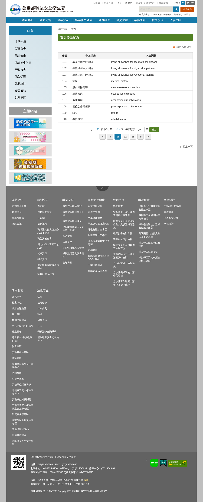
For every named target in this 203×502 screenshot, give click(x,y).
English (128, 2)
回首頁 (96, 2)
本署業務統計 (171, 218)
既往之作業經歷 (81, 106)
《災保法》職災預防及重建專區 (149, 208)
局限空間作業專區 (97, 235)
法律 (39, 297)
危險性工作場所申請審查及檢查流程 (124, 283)
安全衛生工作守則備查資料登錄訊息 (124, 214)
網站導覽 (108, 2)
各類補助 (17, 373)
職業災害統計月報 (122, 233)
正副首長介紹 (19, 206)
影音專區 (17, 346)
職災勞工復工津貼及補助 (149, 244)
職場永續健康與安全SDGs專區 (98, 258)
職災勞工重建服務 (148, 251)
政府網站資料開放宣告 (42, 456)
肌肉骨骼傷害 (80, 87)
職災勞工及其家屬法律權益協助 (149, 259)
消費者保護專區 (20, 414)
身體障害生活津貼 (82, 68)
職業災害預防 (145, 14)
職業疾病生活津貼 (82, 62)
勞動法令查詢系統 (46, 331)
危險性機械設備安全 (73, 247)
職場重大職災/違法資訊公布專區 (48, 231)
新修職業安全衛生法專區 (48, 339)
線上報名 (17, 331)
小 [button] (183, 2)
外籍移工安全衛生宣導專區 (22, 392)
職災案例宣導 (44, 238)
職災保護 (122, 20)
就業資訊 (42, 253)
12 (125, 136)
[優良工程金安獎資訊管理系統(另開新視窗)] (30, 164)
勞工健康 (158, 14)
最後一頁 (148, 137)
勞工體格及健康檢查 (98, 223)
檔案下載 (17, 302)
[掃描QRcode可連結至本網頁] (18, 468)
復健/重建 (77, 119)
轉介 (75, 113)
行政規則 (42, 308)
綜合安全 (67, 236)
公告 (39, 326)
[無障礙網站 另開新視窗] (177, 464)
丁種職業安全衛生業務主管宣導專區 (22, 407)
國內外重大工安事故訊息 (48, 246)
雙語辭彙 (163, 2)
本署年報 (169, 212)
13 (133, 136)
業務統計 (140, 20)
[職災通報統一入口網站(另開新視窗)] (30, 123)
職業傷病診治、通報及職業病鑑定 (149, 226)
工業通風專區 (95, 265)
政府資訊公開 (19, 308)
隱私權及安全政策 (66, 456)
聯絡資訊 (17, 223)
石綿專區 (93, 250)
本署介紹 (27, 20)
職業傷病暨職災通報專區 (22, 422)
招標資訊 (42, 259)
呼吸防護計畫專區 (97, 229)
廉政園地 (17, 314)
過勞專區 (17, 358)
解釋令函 (42, 320)
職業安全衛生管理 (72, 206)
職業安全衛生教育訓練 (73, 214)
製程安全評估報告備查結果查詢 (124, 247)
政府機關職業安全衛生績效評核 (73, 229)
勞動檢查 (168, 14)
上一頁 (110, 137)
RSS (119, 2)
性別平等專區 (19, 320)
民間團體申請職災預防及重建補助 (149, 235)
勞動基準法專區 (20, 352)
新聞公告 (45, 20)
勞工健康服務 (95, 218)
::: (7, 2)
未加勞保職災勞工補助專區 (22, 366)
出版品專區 (18, 379)
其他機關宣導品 (20, 429)
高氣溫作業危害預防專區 (98, 243)
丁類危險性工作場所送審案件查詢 (124, 256)
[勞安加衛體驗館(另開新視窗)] (30, 137)
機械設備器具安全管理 (73, 255)
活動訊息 (42, 223)
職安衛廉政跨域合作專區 (48, 267)
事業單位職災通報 (122, 239)
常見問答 (17, 297)
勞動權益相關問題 (21, 399)
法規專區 (175, 20)
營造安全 (67, 242)
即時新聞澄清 (44, 212)
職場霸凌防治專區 (97, 271)
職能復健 (77, 100)
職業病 (187, 14)
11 (118, 136)
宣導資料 (67, 262)
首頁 (73, 29)
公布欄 (41, 218)
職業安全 (63, 20)
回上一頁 (188, 146)
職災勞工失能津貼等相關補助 (149, 217)
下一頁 (140, 137)
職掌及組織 (18, 218)
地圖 (86, 480)
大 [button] (192, 2)
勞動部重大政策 (45, 274)
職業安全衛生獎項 (72, 221)
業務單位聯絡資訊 (21, 384)
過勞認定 (178, 14)
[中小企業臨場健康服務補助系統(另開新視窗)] (30, 178)
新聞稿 (41, 206)
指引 (39, 314)
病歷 (75, 81)
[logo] (41, 9)
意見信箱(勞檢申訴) (145, 2)
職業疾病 (77, 93)
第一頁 (102, 137)
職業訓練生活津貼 (82, 74)
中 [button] (188, 3)
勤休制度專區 (19, 435)
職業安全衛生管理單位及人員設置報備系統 (124, 224)
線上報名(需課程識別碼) (22, 339)
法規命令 (42, 302)
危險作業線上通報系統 (124, 265)
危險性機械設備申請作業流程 (124, 274)
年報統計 (169, 223)
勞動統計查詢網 (172, 206)
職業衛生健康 (83, 20)
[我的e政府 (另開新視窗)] (163, 463)
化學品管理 (94, 212)
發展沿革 (17, 212)
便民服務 (157, 20)
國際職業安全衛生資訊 (22, 443)
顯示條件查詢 (184, 47)
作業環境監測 (95, 206)
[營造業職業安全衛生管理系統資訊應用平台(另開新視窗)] (30, 150)
